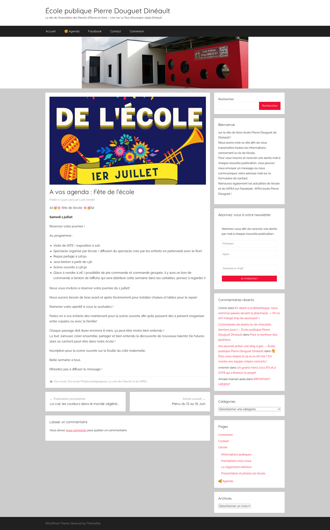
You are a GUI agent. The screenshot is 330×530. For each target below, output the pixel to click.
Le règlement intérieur (236, 467)
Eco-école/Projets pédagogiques (87, 381)
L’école (222, 447)
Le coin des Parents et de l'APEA (127, 381)
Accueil (51, 31)
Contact (115, 31)
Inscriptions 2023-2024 (236, 461)
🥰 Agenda (71, 31)
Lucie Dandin (87, 199)
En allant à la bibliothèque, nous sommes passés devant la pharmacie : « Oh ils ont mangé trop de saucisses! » (249, 313)
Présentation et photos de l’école (243, 473)
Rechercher (226, 99)
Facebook (95, 31)
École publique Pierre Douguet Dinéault (107, 10)
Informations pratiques (236, 454)
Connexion (137, 31)
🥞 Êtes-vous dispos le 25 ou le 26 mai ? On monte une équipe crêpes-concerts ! (246, 356)
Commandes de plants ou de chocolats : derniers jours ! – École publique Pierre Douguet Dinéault (245, 329)
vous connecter (76, 430)
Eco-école (60, 381)
